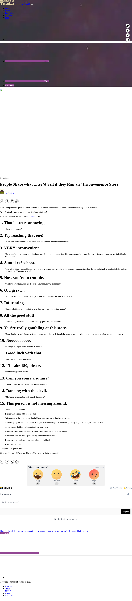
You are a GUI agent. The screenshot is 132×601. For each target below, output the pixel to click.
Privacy (8, 591)
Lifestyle (8, 15)
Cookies (8, 586)
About (7, 593)
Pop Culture (10, 13)
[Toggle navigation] (32, 4)
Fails (7, 18)
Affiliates (9, 595)
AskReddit (31, 216)
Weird (7, 11)
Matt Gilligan (9, 193)
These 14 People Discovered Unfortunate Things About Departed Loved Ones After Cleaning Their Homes (44, 531)
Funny (7, 8)
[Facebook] (24, 39)
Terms (7, 588)
